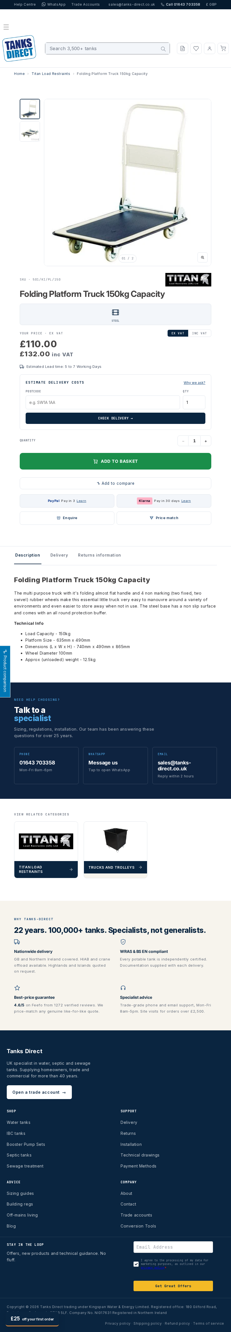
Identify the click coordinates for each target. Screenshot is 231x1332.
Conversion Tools (138, 1226)
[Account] (209, 48)
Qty (185, 391)
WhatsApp (56, 4)
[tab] (30, 109)
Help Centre (25, 4)
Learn (81, 501)
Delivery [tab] (59, 555)
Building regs (20, 1204)
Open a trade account (39, 1092)
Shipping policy (148, 1323)
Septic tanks (19, 1155)
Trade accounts (136, 1215)
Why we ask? (194, 383)
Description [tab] (27, 555)
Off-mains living (22, 1215)
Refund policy (177, 1323)
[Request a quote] (182, 48)
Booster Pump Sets (26, 1144)
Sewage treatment (25, 1166)
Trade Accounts (85, 4)
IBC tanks (16, 1133)
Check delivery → (115, 418)
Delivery (129, 1122)
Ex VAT (178, 333)
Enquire (70, 518)
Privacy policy (117, 1323)
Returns (128, 1133)
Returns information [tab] (99, 555)
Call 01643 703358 (183, 4)
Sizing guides (20, 1193)
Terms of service (208, 1323)
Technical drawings (140, 1155)
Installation (131, 1144)
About (126, 1193)
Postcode (33, 391)
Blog (11, 1226)
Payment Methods (139, 1166)
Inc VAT (199, 333)
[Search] (163, 49)
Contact (128, 1204)
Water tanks (19, 1122)
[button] (6, 27)
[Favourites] (196, 48)
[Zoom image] (202, 257)
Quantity (27, 440)
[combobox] (107, 48)
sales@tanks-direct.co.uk (131, 4)
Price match (167, 518)
